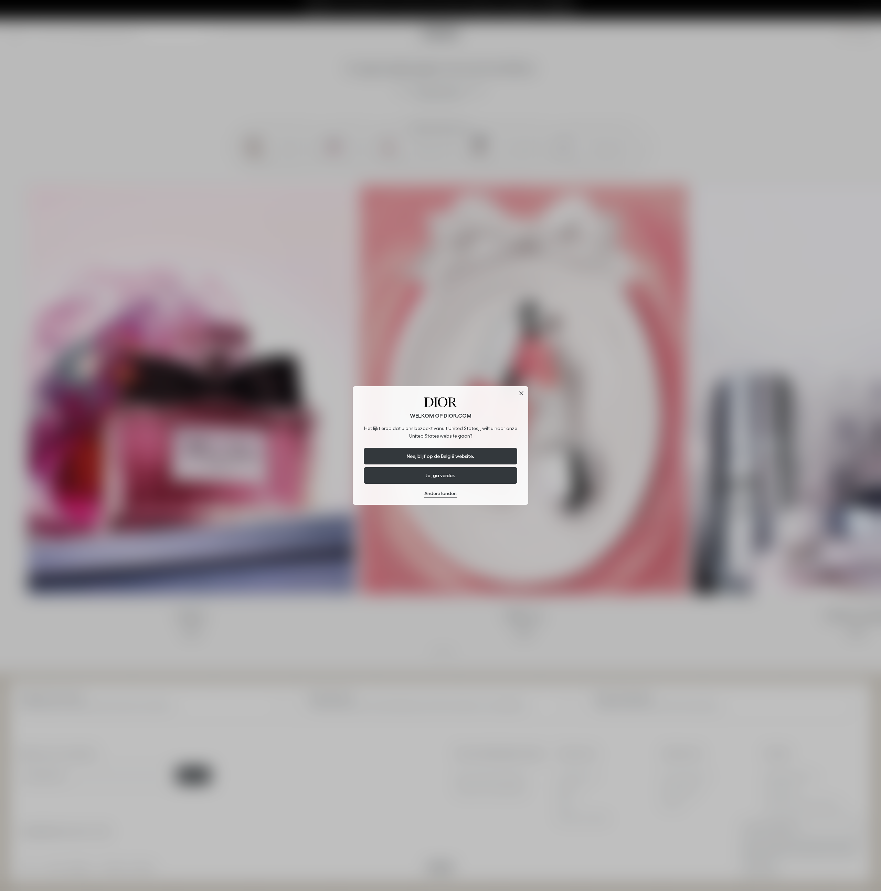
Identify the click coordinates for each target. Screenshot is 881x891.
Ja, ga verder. (440, 475)
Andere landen (440, 493)
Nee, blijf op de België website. (440, 456)
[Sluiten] (521, 393)
